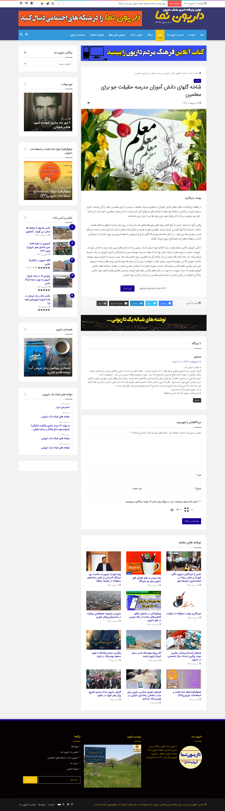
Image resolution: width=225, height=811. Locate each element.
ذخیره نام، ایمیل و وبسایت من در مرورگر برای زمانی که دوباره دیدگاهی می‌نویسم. (161, 502)
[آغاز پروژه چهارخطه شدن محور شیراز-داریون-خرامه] (143, 640)
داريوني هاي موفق (117, 35)
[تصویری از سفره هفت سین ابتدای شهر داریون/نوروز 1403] (62, 248)
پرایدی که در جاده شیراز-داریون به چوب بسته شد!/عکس (37, 280)
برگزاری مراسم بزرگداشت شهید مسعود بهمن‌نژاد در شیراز (106, 654)
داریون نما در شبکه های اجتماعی (62, 758)
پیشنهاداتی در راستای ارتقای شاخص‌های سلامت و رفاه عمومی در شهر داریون (145, 617)
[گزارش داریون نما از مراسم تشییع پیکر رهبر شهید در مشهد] (103, 679)
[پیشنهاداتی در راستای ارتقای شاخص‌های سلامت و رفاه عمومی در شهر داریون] (143, 601)
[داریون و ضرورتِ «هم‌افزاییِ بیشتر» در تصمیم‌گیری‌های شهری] (103, 601)
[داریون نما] (180, 16)
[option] (48, 112)
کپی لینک (127, 288)
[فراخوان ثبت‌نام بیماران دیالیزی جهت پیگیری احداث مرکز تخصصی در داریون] (183, 640)
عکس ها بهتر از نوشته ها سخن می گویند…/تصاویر (38, 230)
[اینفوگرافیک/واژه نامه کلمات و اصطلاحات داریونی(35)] (183, 679)
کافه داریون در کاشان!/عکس (39, 262)
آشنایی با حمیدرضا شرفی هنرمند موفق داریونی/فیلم (50, 370)
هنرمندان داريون (77, 35)
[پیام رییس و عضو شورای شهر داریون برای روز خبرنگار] (143, 563)
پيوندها (74, 747)
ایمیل (197, 488)
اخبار (160, 35)
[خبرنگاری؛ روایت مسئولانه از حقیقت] (183, 601)
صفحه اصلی (72, 769)
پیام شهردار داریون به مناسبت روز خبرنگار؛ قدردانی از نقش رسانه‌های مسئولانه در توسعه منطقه (124, 3)
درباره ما (192, 35)
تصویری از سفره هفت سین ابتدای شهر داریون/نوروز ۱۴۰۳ (38, 247)
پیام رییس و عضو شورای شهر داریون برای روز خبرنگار (147, 579)
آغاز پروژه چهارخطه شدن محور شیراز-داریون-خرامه (146, 654)
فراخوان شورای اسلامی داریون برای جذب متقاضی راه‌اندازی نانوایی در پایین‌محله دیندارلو (144, 695)
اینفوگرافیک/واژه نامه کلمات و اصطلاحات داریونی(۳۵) (187, 694)
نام (199, 475)
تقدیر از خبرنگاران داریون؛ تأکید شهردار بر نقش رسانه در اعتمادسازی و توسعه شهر (186, 577)
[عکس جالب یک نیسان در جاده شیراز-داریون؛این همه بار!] (62, 300)
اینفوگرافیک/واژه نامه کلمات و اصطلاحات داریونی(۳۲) (51, 194)
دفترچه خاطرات (97, 35)
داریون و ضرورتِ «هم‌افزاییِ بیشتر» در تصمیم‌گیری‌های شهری (104, 615)
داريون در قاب (136, 35)
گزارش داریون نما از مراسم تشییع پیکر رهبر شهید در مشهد (105, 694)
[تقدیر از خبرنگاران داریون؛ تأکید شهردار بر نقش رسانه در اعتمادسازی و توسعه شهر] (183, 561)
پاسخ (197, 400)
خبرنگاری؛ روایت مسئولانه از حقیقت (183, 614)
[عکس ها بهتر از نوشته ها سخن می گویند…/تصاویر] (62, 232)
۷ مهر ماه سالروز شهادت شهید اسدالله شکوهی (51, 125)
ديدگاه (150, 35)
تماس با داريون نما (175, 35)
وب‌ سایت (136, 488)
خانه (202, 35)
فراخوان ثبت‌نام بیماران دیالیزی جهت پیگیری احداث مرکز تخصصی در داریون (184, 656)
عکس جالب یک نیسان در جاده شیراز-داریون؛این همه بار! (37, 299)
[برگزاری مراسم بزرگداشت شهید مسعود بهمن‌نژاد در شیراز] (103, 640)
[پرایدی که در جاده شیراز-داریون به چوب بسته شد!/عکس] (62, 281)
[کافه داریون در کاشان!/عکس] (62, 265)
